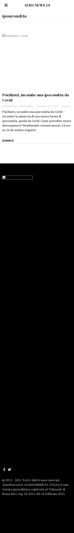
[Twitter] (9, 469)
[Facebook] (4, 469)
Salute (66, 106)
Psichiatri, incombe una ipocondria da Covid (35, 97)
